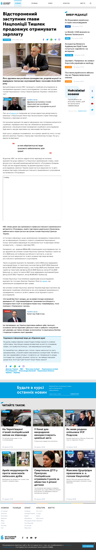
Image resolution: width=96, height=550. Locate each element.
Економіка (4, 516)
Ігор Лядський (28, 523)
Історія (38, 513)
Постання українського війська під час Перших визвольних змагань (79, 75)
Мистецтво (40, 518)
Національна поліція (50, 369)
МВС (21, 369)
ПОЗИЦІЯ (34, 3)
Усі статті (39, 511)
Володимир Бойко (30, 521)
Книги (38, 516)
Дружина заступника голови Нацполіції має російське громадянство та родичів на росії (41, 104)
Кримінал (6, 411)
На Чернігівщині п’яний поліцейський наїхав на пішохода (15, 432)
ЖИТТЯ (82, 3)
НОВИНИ (18, 3)
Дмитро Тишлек (12, 369)
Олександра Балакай (27, 371)
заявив (44, 281)
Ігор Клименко (11, 371)
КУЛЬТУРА (66, 3)
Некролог (39, 521)
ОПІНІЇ (50, 3)
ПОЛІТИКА (7, 39)
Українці (16, 372)
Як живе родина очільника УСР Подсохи (76, 432)
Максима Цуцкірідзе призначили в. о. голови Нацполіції (79, 473)
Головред (27, 511)
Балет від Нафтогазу (36, 314)
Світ (2, 528)
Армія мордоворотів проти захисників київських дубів (15, 473)
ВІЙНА (67, 38)
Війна (36, 411)
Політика (70, 411)
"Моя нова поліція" (32, 369)
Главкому (13, 113)
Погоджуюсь (88, 546)
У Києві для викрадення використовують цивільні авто (45, 433)
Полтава (3, 525)
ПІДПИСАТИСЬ (82, 111)
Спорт (3, 523)
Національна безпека (45, 371)
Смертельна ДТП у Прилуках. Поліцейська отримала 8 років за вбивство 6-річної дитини (46, 477)
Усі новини (4, 511)
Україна (9, 372)
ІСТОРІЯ (68, 67)
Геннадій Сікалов (29, 513)
